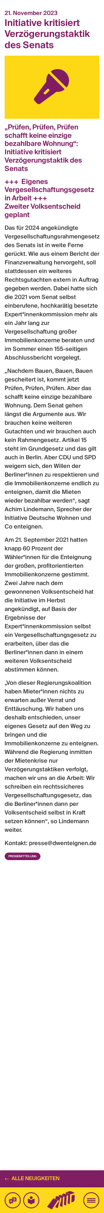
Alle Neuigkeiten (36, 1178)
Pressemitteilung (22, 856)
